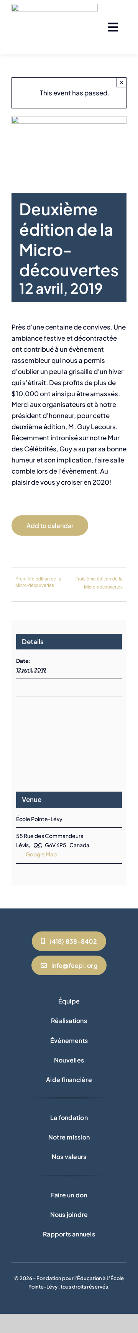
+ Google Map (39, 854)
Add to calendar (50, 525)
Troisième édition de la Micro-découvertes (99, 582)
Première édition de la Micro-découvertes (38, 581)
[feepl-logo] (55, 7)
